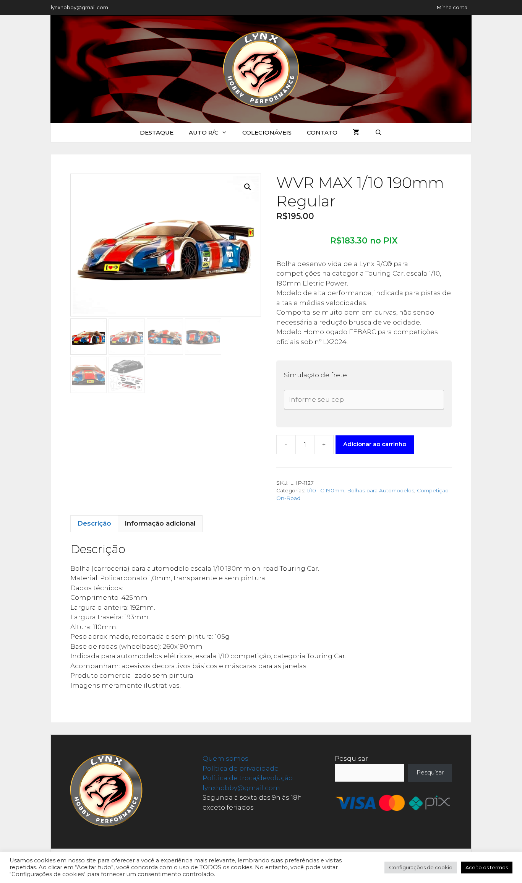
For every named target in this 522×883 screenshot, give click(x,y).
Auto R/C (204, 132)
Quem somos (225, 758)
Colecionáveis (267, 132)
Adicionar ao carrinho (374, 444)
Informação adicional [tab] (160, 523)
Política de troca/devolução (248, 778)
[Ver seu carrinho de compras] (356, 132)
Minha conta (452, 7)
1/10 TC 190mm (325, 490)
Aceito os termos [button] (486, 867)
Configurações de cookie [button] (420, 867)
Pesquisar (351, 758)
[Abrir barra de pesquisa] (378, 132)
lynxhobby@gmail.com (79, 7)
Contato (322, 132)
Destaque (156, 132)
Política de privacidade (241, 768)
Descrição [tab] (94, 523)
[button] (248, 187)
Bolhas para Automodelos (380, 490)
